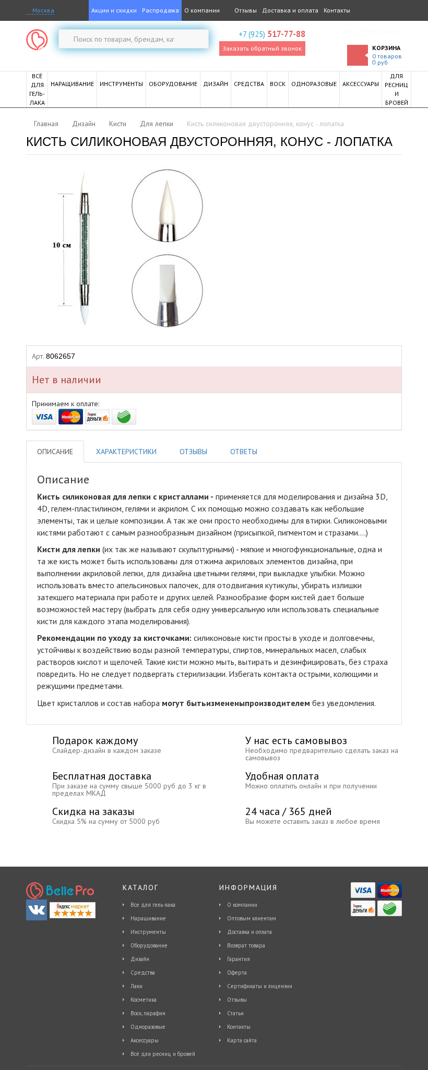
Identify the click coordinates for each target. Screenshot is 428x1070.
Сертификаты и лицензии (259, 986)
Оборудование (149, 945)
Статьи (235, 1013)
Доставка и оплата (290, 10)
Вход (349, 31)
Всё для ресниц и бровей (162, 1053)
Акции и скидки (114, 10)
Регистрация (380, 31)
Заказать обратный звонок (262, 48)
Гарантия (238, 959)
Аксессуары (144, 1040)
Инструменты (148, 931)
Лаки (136, 986)
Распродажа (160, 10)
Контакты (337, 10)
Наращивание (148, 918)
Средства (142, 972)
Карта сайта (242, 1040)
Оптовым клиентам (251, 918)
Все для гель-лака (152, 904)
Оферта (237, 972)
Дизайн (139, 959)
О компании (202, 10)
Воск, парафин (147, 1013)
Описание (55, 451)
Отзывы (245, 10)
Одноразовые (147, 1026)
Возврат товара (246, 945)
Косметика (143, 999)
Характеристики (126, 451)
